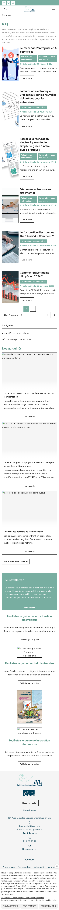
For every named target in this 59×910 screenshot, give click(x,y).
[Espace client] (13, 3)
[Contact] (4, 3)
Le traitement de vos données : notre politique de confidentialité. (29, 900)
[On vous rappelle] (8, 3)
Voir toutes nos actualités (16, 561)
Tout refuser (29, 906)
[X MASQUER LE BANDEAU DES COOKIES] (57, 866)
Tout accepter (10, 906)
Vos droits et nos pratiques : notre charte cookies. (22, 897)
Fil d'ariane (6, 15)
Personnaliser (48, 906)
